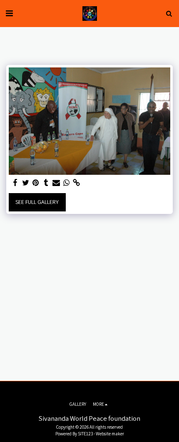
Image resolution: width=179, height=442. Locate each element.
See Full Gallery (37, 202)
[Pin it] (36, 183)
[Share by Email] (56, 183)
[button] (9, 13)
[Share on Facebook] (15, 183)
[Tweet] (26, 183)
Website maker (110, 434)
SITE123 (85, 434)
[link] (76, 183)
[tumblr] (46, 183)
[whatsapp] (66, 183)
